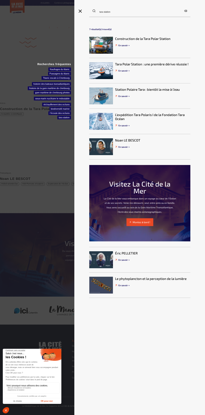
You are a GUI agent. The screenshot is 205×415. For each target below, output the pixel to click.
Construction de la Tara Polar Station (142, 39)
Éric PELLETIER (126, 253)
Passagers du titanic (60, 73)
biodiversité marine (60, 109)
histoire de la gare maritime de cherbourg (49, 88)
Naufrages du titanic (60, 69)
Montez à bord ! (141, 222)
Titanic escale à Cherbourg (56, 78)
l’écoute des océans (60, 113)
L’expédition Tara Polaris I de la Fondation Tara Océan (150, 117)
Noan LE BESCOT (127, 140)
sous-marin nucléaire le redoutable (52, 98)
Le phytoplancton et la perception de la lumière (151, 279)
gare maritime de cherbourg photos (52, 92)
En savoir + (124, 45)
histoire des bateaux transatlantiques (51, 84)
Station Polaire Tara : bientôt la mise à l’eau (147, 89)
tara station (64, 117)
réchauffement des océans (57, 104)
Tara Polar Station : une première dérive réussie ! (152, 64)
